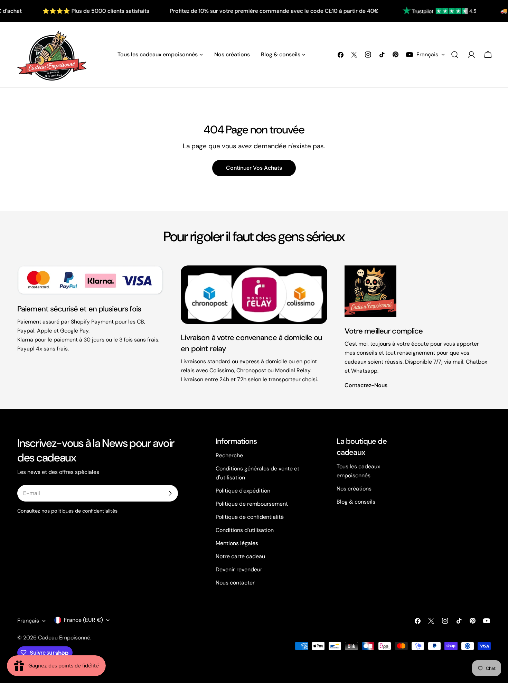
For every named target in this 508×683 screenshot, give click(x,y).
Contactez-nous (366, 385)
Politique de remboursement (252, 503)
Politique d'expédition (243, 490)
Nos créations (354, 488)
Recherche (229, 455)
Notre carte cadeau (240, 556)
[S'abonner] (170, 493)
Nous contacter (235, 582)
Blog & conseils (356, 501)
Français (427, 54)
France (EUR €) (83, 620)
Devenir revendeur (239, 569)
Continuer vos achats (254, 167)
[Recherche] (455, 55)
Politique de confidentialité (250, 517)
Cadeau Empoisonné (64, 637)
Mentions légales (237, 543)
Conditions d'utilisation (245, 530)
